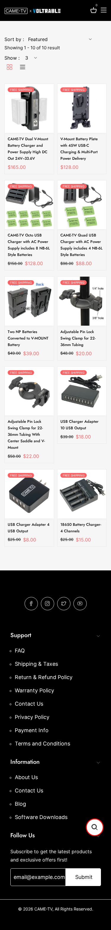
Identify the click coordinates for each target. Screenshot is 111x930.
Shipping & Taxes (36, 664)
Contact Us (29, 704)
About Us (26, 777)
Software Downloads (41, 817)
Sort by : (14, 39)
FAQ (20, 650)
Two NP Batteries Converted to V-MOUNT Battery (28, 338)
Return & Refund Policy (44, 677)
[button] (95, 827)
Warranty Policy (34, 690)
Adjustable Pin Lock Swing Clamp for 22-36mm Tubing (78, 338)
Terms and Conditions (42, 743)
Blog (20, 804)
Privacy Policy (32, 717)
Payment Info (32, 730)
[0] (93, 11)
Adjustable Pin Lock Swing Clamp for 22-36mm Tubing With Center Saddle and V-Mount (26, 434)
